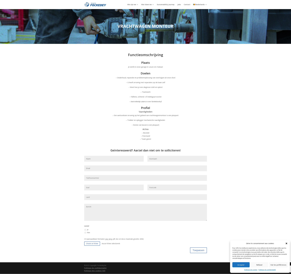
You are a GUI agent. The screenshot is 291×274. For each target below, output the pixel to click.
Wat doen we (146, 5)
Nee (88, 232)
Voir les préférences (278, 265)
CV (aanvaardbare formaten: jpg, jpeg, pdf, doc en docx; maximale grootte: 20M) (114, 239)
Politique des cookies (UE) (94, 271)
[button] (286, 243)
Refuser (259, 265)
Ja (87, 229)
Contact (187, 5)
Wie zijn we (131, 5)
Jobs (179, 5)
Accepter (241, 265)
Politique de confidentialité (267, 270)
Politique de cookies (250, 270)
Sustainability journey (165, 5)
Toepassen (198, 250)
